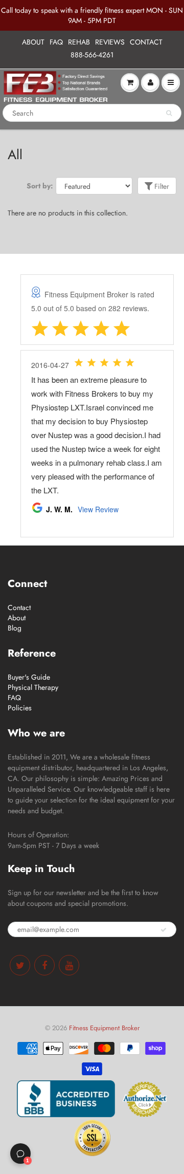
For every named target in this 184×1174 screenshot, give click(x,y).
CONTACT (146, 42)
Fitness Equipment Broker (104, 1028)
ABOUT (33, 42)
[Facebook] (44, 965)
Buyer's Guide (29, 677)
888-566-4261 (92, 55)
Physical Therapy (33, 687)
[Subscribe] (163, 930)
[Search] (169, 113)
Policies (20, 708)
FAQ (56, 42)
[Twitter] (20, 965)
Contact (19, 607)
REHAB (79, 42)
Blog (14, 628)
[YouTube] (69, 965)
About (17, 618)
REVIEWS (110, 42)
